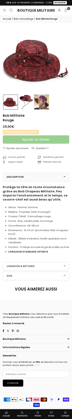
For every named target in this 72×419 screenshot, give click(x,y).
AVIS (9, 276)
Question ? (42, 148)
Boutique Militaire (36, 10)
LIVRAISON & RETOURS (21, 266)
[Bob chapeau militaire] (10, 102)
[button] (66, 10)
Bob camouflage (23, 18)
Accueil (7, 18)
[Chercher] (11, 10)
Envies (51, 415)
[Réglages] (59, 10)
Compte (65, 415)
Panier (38, 415)
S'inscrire (13, 382)
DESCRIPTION (15, 177)
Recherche (22, 415)
